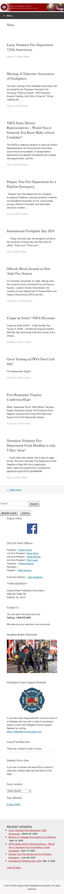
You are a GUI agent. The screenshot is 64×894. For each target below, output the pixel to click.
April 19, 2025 (13, 105)
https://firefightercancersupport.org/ (24, 731)
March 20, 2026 (14, 56)
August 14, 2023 (14, 377)
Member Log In (9, 513)
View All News (14, 867)
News (26, 56)
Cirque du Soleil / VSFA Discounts (31, 318)
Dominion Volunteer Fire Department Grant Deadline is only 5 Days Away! (31, 445)
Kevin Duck (32, 553)
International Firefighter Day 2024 (30, 231)
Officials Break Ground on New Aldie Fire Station (28, 271)
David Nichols (34, 556)
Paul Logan (32, 560)
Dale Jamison (24, 570)
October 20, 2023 (15, 341)
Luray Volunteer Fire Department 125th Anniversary (30, 47)
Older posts (14, 489)
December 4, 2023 (15, 300)
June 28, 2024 (13, 213)
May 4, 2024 (12, 251)
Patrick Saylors (26, 563)
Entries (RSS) (13, 804)
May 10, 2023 (13, 477)
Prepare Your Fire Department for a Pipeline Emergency (31, 184)
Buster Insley (25, 549)
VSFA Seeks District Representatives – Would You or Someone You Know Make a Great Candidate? (30, 130)
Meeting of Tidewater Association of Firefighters (32, 837)
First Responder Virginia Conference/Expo (24, 397)
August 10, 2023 (14, 423)
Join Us (25, 513)
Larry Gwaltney (35, 577)
